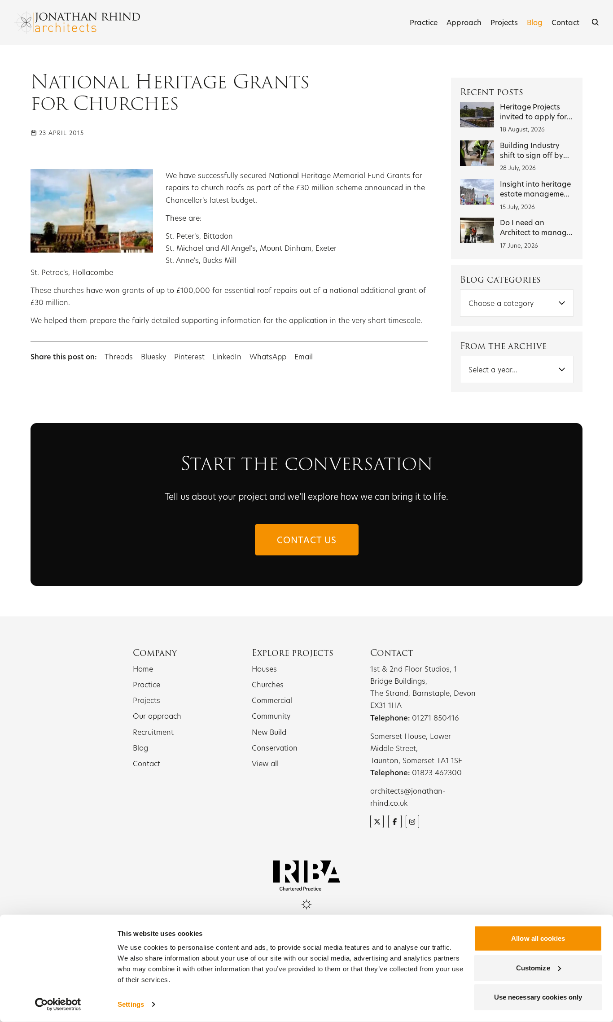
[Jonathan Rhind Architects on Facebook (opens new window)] (395, 821)
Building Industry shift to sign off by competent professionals (531, 159)
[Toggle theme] (306, 904)
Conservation (275, 747)
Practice (424, 22)
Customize (533, 967)
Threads (119, 356)
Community (271, 716)
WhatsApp (268, 356)
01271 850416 (435, 717)
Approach (464, 22)
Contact (565, 22)
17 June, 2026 (519, 245)
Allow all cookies (538, 938)
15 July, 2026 (517, 206)
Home (143, 668)
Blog (535, 22)
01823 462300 (437, 772)
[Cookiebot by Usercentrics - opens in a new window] (58, 1004)
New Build (269, 732)
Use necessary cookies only (538, 997)
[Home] (77, 22)
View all (265, 763)
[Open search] (595, 22)
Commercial (272, 700)
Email (303, 356)
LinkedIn (226, 356)
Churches (268, 684)
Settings (131, 1004)
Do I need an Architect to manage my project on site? (535, 232)
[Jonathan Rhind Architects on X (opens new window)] (377, 821)
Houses (264, 668)
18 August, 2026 (522, 129)
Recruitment (153, 732)
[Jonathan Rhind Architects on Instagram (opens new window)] (412, 821)
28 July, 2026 (518, 167)
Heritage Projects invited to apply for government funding (536, 116)
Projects (504, 22)
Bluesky (154, 356)
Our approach (157, 716)
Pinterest (189, 356)
